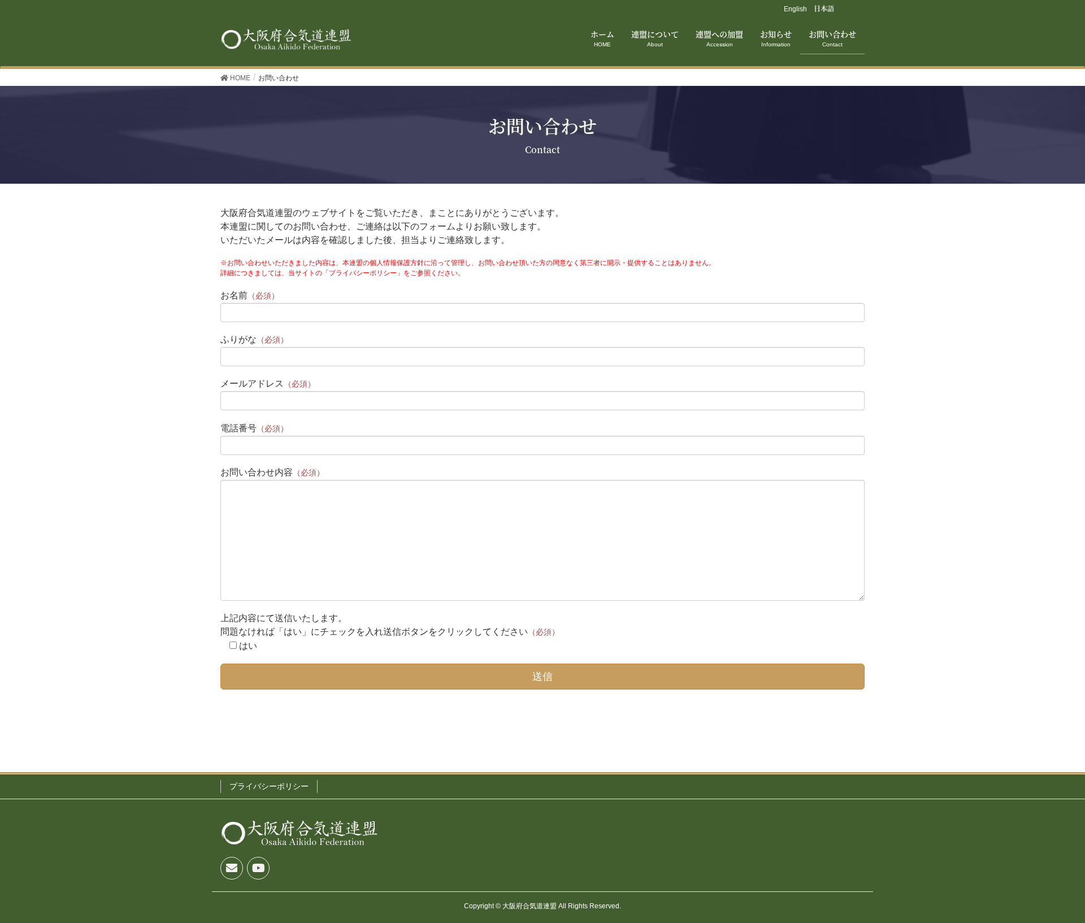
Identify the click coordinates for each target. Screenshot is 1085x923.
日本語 (824, 8)
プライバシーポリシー (269, 786)
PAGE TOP (1063, 880)
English (795, 9)
